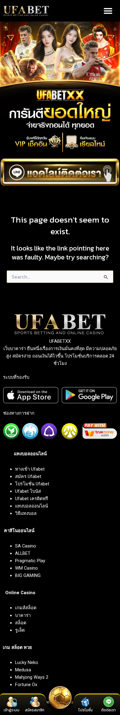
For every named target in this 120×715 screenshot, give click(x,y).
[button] (108, 11)
